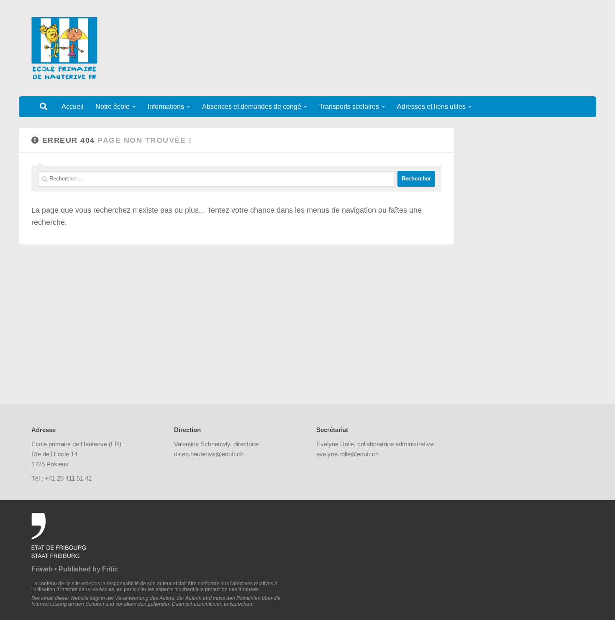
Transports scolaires (349, 106)
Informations (166, 106)
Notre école (112, 106)
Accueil (73, 106)
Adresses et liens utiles (431, 106)
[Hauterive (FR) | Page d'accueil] (64, 48)
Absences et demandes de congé (251, 106)
